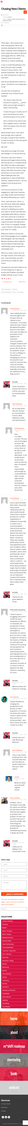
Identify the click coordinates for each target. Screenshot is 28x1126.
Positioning (5, 980)
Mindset (4, 964)
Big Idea (4, 928)
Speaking (5, 1000)
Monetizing (5, 967)
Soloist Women (6, 997)
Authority (5, 924)
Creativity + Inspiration (9, 951)
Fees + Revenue (6, 954)
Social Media (5, 993)
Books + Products (7, 931)
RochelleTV (5, 987)
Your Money (5, 1003)
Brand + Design (6, 934)
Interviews (5, 957)
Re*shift (4, 983)
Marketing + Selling (7, 960)
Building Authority (7, 937)
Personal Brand (6, 974)
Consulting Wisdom (7, 947)
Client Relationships (8, 944)
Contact (3, 1111)
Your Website (6, 1007)
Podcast (4, 977)
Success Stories (6, 1104)
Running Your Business (8, 990)
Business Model (6, 941)
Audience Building (7, 921)
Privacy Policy (22, 1123)
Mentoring (4, 1107)
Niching (4, 970)
